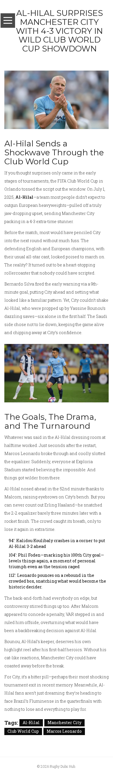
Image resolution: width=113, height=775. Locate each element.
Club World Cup (23, 731)
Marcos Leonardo (64, 731)
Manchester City (64, 722)
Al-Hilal (31, 722)
